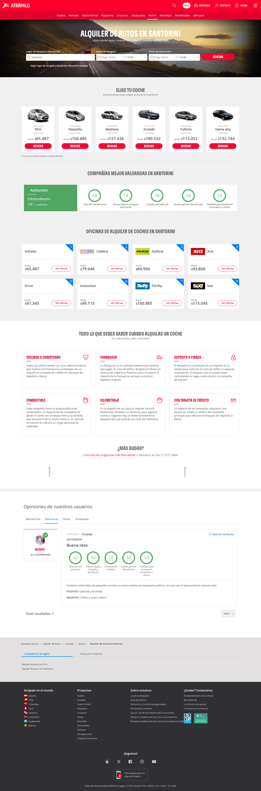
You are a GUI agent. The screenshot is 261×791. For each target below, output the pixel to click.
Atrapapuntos (84, 734)
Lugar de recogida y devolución (43, 51)
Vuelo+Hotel (83, 704)
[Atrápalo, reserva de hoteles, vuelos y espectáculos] (16, 5)
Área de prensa (138, 700)
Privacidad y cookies (141, 708)
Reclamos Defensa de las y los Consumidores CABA (157, 721)
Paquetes (82, 708)
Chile (31, 700)
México (32, 725)
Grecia (81, 643)
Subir (227, 613)
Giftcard (81, 729)
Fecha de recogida (106, 51)
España (32, 695)
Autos (80, 717)
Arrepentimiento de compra (198, 695)
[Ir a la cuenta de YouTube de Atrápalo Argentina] (154, 762)
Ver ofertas (61, 268)
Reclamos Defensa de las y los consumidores (153, 717)
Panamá (32, 712)
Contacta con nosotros (196, 708)
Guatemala (34, 721)
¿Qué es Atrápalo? (139, 695)
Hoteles (81, 700)
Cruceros (82, 712)
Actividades (83, 725)
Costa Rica (33, 717)
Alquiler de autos (52, 643)
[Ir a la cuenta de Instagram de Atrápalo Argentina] (142, 762)
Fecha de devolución (160, 51)
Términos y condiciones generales (148, 704)
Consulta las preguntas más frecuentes (109, 455)
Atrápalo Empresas (87, 738)
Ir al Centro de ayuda (195, 704)
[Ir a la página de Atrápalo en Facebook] (131, 762)
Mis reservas (190, 700)
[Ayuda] (241, 5)
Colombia (33, 704)
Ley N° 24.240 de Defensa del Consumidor (152, 712)
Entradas (82, 721)
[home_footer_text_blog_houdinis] (107, 761)
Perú (30, 708)
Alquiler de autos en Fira (34, 664)
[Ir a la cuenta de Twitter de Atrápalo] (119, 762)
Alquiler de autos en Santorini (37, 668)
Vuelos (80, 695)
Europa (69, 643)
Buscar (218, 56)
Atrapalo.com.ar (29, 643)
